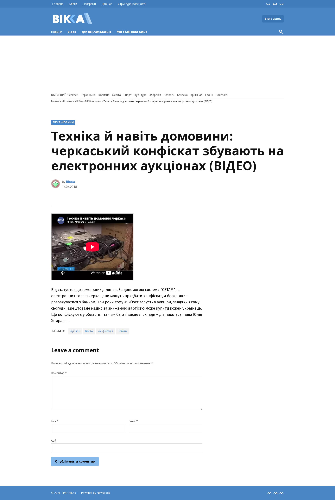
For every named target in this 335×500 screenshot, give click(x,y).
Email (133, 421)
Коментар (59, 373)
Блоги (73, 4)
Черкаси (72, 95)
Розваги (169, 95)
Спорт (127, 95)
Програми (89, 4)
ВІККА (89, 331)
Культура (140, 95)
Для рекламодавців (96, 32)
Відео (72, 32)
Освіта (116, 95)
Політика (221, 95)
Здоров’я (155, 95)
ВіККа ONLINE (273, 18)
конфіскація (105, 331)
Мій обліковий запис (132, 32)
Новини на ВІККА (73, 101)
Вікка (70, 182)
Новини (56, 32)
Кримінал (196, 95)
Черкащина (88, 95)
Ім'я (54, 421)
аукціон (75, 331)
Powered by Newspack (95, 493)
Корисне (103, 95)
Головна (57, 4)
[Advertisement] (167, 63)
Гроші (209, 95)
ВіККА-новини (93, 101)
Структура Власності (131, 4)
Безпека (182, 95)
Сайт (54, 440)
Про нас (107, 4)
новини (122, 331)
